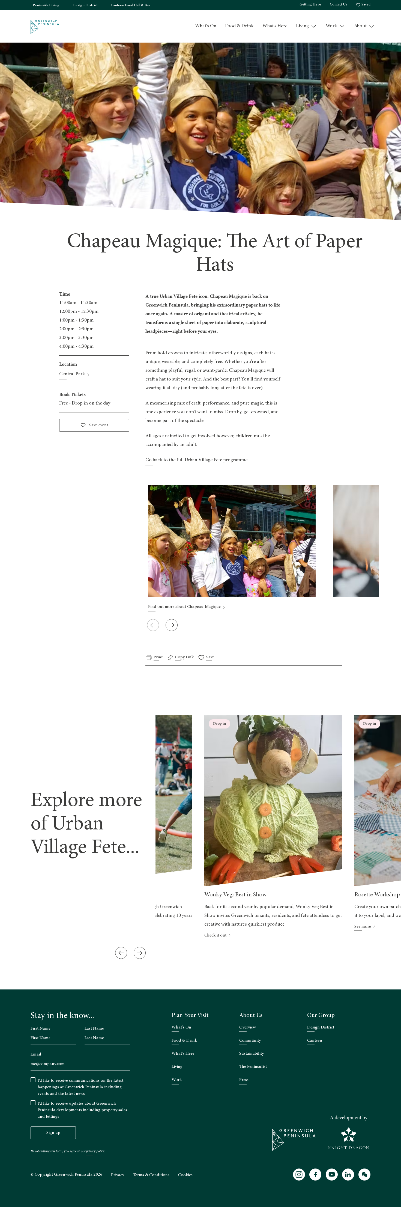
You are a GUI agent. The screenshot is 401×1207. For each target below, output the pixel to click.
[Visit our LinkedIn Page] (348, 1175)
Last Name (94, 1028)
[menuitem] (205, 26)
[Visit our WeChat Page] (364, 1175)
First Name (40, 1028)
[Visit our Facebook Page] (315, 1175)
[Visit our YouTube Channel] (332, 1175)
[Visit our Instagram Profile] (299, 1175)
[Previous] (121, 953)
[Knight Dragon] (348, 1132)
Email (36, 1054)
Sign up (53, 1133)
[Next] (172, 625)
